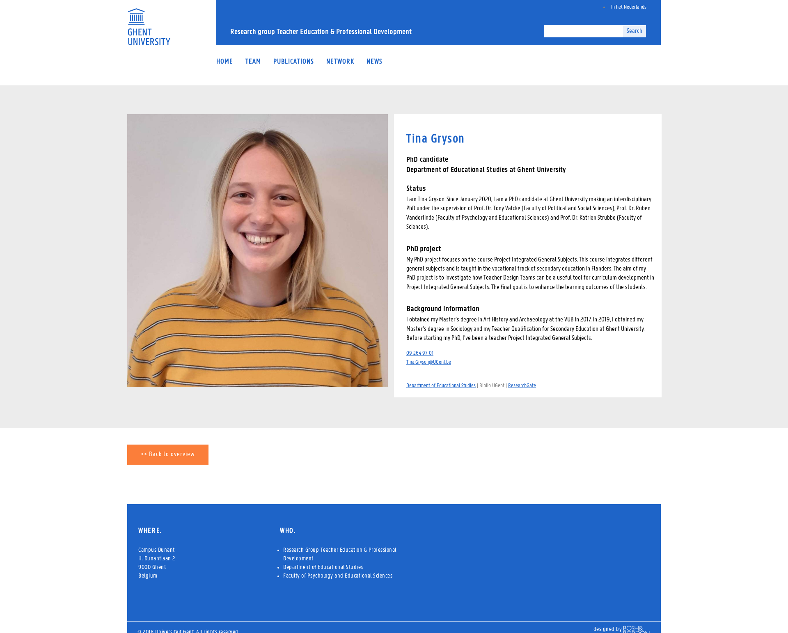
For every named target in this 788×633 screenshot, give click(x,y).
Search (634, 31)
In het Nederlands (628, 7)
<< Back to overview (168, 454)
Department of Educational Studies (441, 386)
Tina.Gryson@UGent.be (428, 362)
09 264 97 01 (419, 353)
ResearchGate (522, 386)
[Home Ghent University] (148, 44)
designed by (607, 629)
